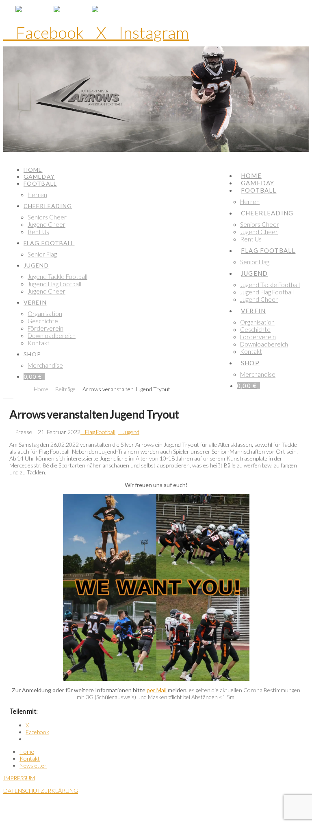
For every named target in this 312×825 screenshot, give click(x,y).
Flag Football (100, 431)
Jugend (130, 431)
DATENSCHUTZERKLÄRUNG (40, 790)
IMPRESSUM (19, 778)
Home (27, 751)
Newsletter (33, 765)
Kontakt (30, 758)
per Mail (157, 690)
